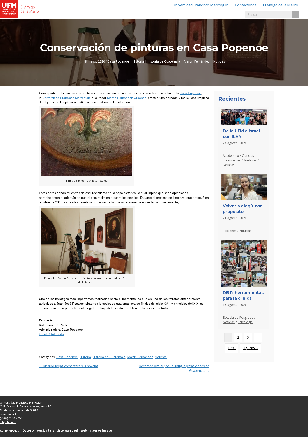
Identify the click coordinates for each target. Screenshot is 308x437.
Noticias (219, 61)
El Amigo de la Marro (280, 4)
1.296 (232, 348)
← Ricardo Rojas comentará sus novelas (68, 366)
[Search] (295, 14)
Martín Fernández (196, 61)
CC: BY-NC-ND (9, 430)
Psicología (245, 322)
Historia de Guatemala (163, 61)
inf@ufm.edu (8, 422)
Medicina (250, 160)
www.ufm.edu (8, 414)
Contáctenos (245, 4)
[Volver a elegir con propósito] (243, 205)
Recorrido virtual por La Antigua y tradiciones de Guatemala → (174, 368)
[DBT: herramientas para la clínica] (243, 283)
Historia (138, 61)
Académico (231, 155)
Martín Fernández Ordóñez (126, 98)
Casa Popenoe (118, 61)
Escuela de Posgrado (238, 317)
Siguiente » (250, 348)
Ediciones (230, 231)
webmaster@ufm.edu (96, 430)
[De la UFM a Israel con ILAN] (243, 139)
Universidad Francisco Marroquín (200, 4)
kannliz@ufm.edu (51, 334)
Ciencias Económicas (238, 157)
